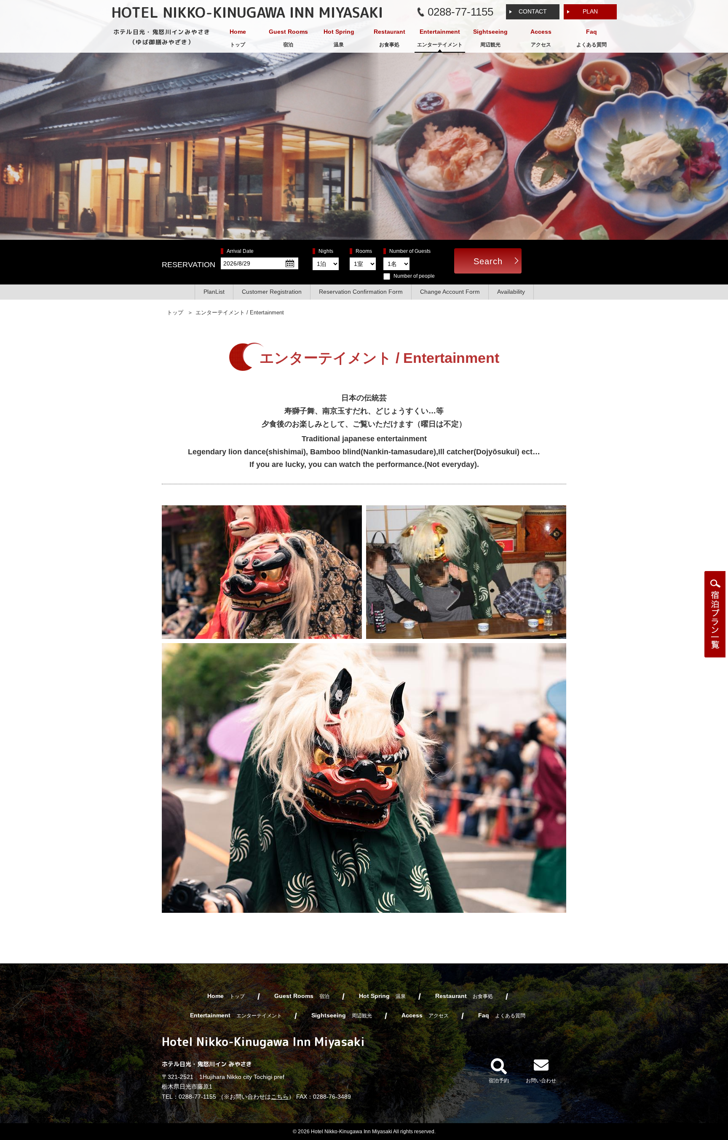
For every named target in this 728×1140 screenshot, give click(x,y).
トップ (175, 312)
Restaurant (389, 38)
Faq (591, 38)
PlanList (214, 291)
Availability (511, 291)
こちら (280, 1096)
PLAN (590, 11)
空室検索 (714, 614)
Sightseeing (490, 38)
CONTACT (533, 11)
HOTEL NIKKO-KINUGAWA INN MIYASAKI (247, 12)
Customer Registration (272, 291)
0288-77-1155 (197, 1096)
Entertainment (440, 38)
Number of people (414, 276)
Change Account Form (450, 291)
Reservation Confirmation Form (361, 291)
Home (238, 38)
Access (540, 38)
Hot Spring (339, 38)
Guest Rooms (288, 38)
